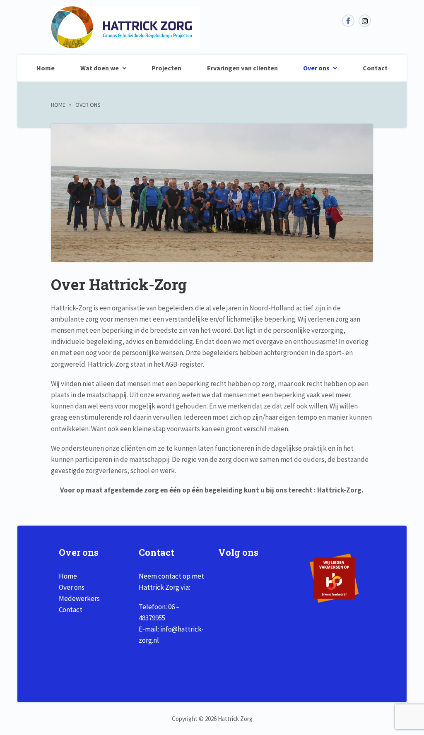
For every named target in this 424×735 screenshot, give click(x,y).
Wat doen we (99, 68)
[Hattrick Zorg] (125, 43)
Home (45, 68)
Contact (375, 68)
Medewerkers (79, 598)
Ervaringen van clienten (242, 68)
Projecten (166, 68)
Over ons (316, 68)
